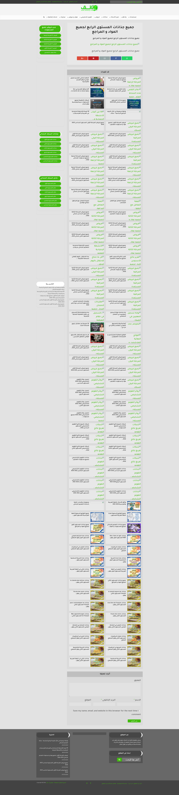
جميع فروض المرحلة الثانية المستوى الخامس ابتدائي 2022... (80, 292)
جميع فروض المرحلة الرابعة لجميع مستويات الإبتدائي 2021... (117, 80)
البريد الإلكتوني (108, 700)
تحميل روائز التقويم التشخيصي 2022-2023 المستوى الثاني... (82, 403)
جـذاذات (105, 17)
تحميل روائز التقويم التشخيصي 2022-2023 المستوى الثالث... (119, 403)
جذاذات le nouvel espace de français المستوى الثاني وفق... (117, 593)
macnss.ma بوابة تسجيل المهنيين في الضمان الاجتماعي (118, 314)
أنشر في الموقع (40, 1)
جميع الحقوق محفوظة (60, 782)
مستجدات (133, 17)
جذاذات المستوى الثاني (50, 144)
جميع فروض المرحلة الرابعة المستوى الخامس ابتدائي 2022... (117, 191)
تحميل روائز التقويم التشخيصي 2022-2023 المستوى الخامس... (119, 392)
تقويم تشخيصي (86, 17)
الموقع (88, 700)
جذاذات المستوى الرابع (50, 152)
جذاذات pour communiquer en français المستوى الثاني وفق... (79, 604)
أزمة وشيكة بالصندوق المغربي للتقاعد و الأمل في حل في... (117, 325)
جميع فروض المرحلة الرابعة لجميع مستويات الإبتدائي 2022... (80, 158)
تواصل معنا (48, 1)
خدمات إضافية (52, 17)
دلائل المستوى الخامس (50, 200)
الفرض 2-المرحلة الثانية (50, 44)
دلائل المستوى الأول (50, 183)
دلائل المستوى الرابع (50, 196)
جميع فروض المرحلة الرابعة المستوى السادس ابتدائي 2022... (80, 191)
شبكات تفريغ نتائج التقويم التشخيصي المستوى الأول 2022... (117, 459)
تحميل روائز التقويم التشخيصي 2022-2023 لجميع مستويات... (80, 415)
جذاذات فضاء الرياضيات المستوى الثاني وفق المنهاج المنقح (117, 638)
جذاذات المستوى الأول (50, 139)
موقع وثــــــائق (49, 782)
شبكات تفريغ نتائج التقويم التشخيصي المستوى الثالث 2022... (117, 448)
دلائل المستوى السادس (50, 205)
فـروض (97, 17)
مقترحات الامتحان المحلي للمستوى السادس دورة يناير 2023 (80, 303)
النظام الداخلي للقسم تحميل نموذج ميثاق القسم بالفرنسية (79, 80)
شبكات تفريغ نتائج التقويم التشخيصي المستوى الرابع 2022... (80, 437)
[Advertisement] (50, 95)
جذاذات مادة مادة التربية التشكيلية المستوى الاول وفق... (118, 560)
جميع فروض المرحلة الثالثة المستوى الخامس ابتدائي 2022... (117, 225)
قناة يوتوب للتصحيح (50, 52)
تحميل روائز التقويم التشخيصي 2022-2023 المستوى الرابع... (82, 392)
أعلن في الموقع (73, 1)
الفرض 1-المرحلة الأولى (50, 48)
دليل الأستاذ (115, 17)
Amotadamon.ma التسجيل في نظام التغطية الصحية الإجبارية (80, 314)
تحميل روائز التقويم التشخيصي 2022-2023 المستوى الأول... (119, 415)
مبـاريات (63, 17)
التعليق (137, 680)
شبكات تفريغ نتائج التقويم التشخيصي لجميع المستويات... (117, 426)
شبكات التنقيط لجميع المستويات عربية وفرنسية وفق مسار (80, 102)
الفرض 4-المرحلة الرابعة (50, 35)
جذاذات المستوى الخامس (50, 156)
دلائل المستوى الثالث (50, 192)
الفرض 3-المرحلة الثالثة (50, 39)
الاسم (137, 700)
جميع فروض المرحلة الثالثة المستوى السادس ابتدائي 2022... (80, 214)
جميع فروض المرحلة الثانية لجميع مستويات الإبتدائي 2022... (117, 269)
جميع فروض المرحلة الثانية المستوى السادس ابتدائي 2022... (117, 303)
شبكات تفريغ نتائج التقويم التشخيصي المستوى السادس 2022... (80, 426)
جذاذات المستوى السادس (50, 161)
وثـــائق (124, 17)
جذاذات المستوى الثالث (50, 148)
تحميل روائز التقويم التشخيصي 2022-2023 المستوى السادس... (82, 381)
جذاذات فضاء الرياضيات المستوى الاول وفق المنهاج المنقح (117, 549)
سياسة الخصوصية (57, 1)
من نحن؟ (65, 1)
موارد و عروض (73, 17)
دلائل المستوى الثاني (50, 188)
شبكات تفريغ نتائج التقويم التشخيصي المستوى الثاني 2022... (80, 448)
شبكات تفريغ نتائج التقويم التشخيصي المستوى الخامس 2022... (116, 437)
